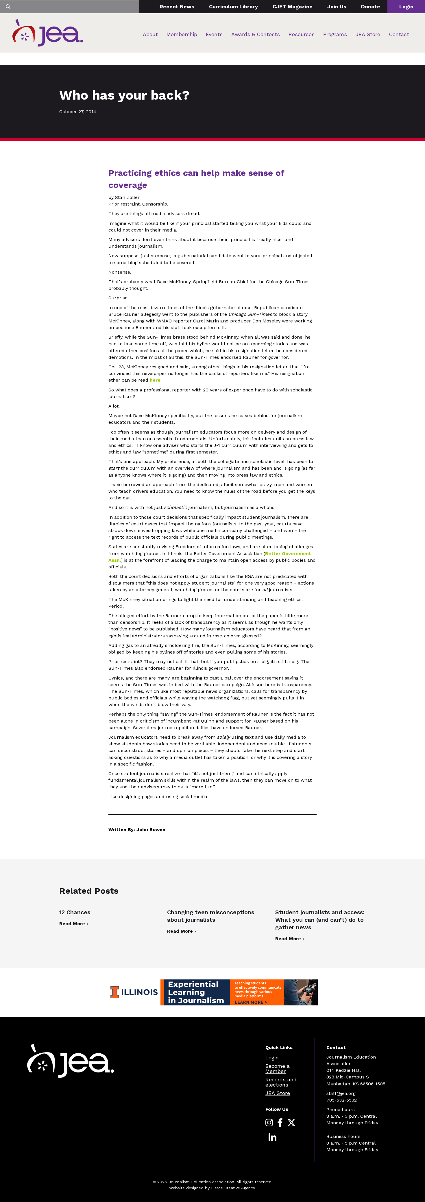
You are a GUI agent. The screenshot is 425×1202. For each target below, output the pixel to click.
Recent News (177, 6)
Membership (182, 34)
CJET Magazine (293, 6)
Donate (370, 6)
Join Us (336, 6)
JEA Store (368, 34)
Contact (399, 34)
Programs (335, 34)
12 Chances (74, 912)
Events (214, 34)
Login (406, 6)
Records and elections (281, 1082)
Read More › (73, 923)
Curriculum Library (233, 6)
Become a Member (277, 1068)
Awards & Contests (255, 34)
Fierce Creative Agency (233, 1188)
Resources (302, 34)
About (150, 34)
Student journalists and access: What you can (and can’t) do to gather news (319, 920)
